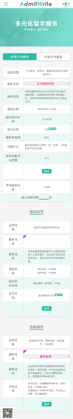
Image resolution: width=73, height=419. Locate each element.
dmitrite (36, 3)
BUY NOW (47, 171)
